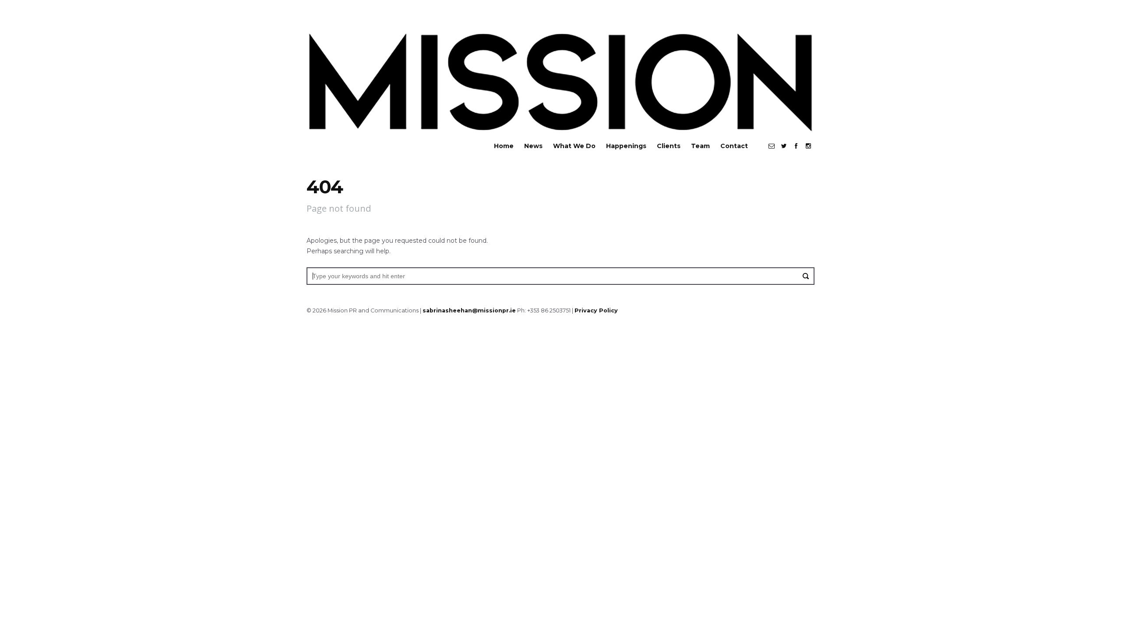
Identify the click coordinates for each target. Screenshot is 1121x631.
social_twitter (784, 146)
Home (504, 146)
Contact (734, 146)
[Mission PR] (560, 80)
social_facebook (796, 146)
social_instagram (808, 146)
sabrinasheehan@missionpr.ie (469, 310)
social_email (771, 146)
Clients (668, 146)
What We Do (574, 146)
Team (700, 146)
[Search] (805, 276)
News (533, 146)
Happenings (626, 146)
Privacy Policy (596, 310)
